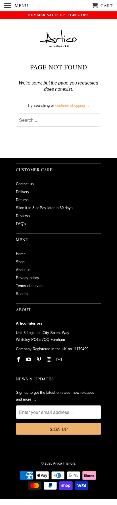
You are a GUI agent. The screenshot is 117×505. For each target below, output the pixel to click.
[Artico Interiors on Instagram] (49, 359)
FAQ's (21, 224)
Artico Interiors (64, 463)
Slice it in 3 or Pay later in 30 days (44, 208)
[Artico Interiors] (59, 40)
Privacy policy (27, 278)
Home (21, 254)
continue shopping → (72, 105)
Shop (20, 262)
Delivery (22, 192)
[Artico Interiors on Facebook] (19, 359)
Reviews (23, 216)
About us (23, 270)
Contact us (25, 184)
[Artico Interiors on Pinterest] (39, 359)
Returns (22, 200)
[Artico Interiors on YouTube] (29, 359)
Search (22, 294)
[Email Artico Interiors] (60, 359)
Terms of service (29, 286)
